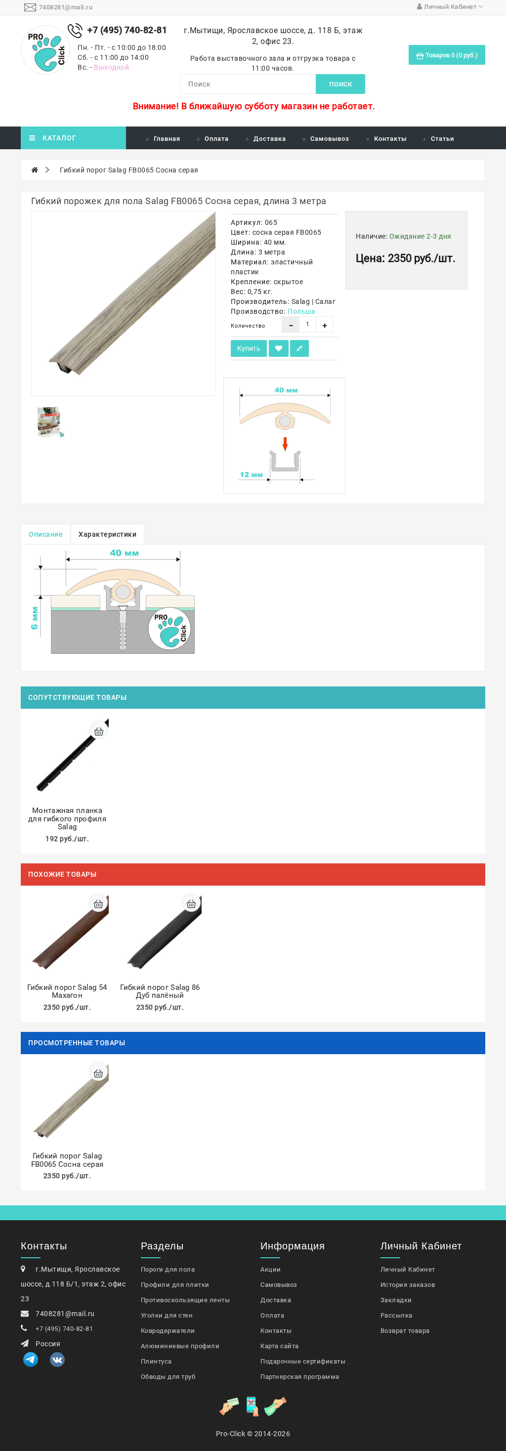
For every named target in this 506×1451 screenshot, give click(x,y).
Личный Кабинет (407, 1269)
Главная (167, 138)
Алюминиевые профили (180, 1346)
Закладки (396, 1300)
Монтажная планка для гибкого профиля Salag (67, 818)
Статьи (442, 138)
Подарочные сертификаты (302, 1361)
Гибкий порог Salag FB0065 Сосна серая (129, 170)
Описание (46, 534)
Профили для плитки (175, 1284)
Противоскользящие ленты (185, 1300)
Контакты (390, 138)
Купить (248, 348)
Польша (301, 311)
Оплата (217, 138)
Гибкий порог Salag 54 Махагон (67, 991)
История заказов (407, 1284)
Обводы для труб (168, 1376)
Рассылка (396, 1315)
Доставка (269, 138)
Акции (270, 1269)
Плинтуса (156, 1361)
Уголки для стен (167, 1315)
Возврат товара (405, 1330)
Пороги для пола (168, 1269)
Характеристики (107, 534)
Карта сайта (279, 1346)
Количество (248, 326)
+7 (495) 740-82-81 (64, 1328)
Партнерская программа (299, 1376)
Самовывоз (329, 138)
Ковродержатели (168, 1330)
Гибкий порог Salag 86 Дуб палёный (160, 991)
